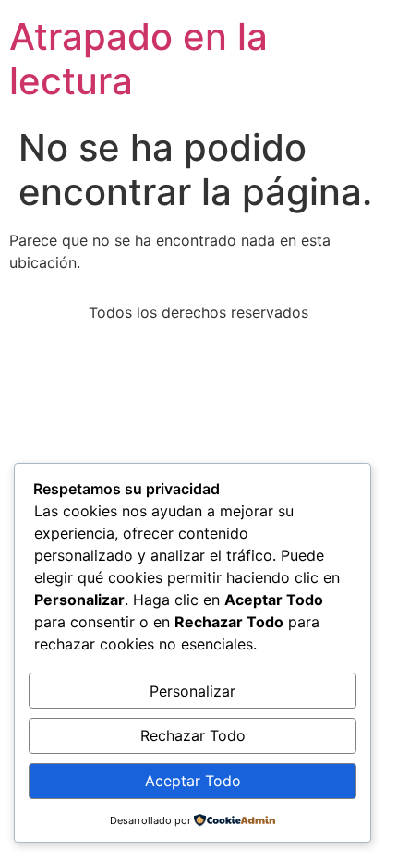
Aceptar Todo (193, 780)
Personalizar (192, 691)
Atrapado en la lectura (138, 58)
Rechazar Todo (193, 735)
